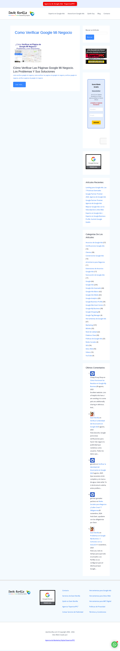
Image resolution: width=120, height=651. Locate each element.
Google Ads (90, 285)
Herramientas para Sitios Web (100, 596)
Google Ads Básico (92, 291)
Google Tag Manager (93, 315)
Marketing (89, 325)
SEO (87, 345)
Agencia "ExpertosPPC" (70, 607)
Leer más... (19, 83)
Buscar (90, 37)
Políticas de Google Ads (94, 339)
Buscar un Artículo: (92, 30)
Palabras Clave (91, 335)
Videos (88, 352)
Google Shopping (92, 312)
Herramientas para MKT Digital (100, 601)
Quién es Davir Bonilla (70, 601)
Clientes (88, 252)
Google (88, 281)
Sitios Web (89, 349)
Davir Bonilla (94, 418)
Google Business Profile (94, 302)
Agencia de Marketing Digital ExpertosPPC (60, 640)
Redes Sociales (91, 342)
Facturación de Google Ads (95, 275)
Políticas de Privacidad (97, 607)
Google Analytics (91, 298)
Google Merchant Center (94, 305)
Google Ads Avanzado (93, 288)
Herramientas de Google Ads (96, 319)
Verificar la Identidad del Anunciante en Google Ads (97, 424)
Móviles (88, 328)
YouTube (89, 356)
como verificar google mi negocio (23, 75)
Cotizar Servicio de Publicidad (72, 612)
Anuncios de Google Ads (94, 242)
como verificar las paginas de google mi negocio (49, 75)
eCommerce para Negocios (95, 262)
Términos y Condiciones (97, 612)
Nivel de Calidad (91, 332)
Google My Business (93, 308)
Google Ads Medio (92, 295)
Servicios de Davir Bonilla (71, 596)
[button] (60, 4)
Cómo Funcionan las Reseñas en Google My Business (98, 383)
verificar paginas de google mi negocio (31, 78)
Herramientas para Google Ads (100, 590)
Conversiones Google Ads (95, 256)
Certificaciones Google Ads (95, 246)
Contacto (65, 590)
